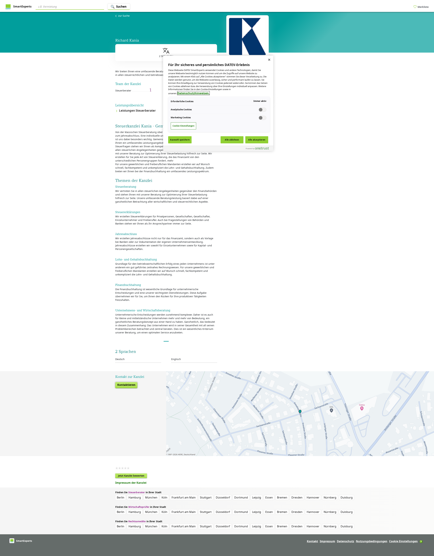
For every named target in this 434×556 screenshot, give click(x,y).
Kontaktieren (126, 385)
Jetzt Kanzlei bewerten (132, 476)
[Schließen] (269, 59)
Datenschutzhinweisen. (193, 93)
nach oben (426, 531)
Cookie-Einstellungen (183, 126)
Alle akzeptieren (256, 139)
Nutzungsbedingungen (371, 541)
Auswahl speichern (180, 139)
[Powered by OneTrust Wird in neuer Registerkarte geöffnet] (259, 149)
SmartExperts (22, 6)
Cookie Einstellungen (403, 541)
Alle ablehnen (232, 139)
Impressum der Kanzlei (130, 483)
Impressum (327, 541)
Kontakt (312, 541)
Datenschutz (345, 541)
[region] (218, 103)
